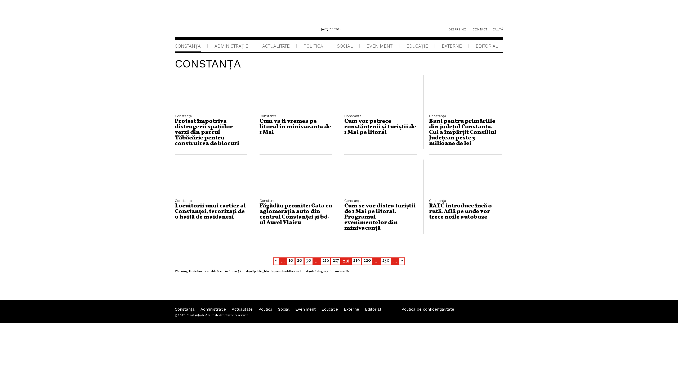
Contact (479, 29)
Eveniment (379, 46)
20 (299, 260)
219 (356, 260)
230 (386, 260)
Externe (452, 46)
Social (345, 46)
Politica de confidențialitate (428, 309)
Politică (313, 46)
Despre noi (457, 29)
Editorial (487, 46)
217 (336, 260)
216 (325, 260)
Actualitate (276, 46)
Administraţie (231, 46)
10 (290, 260)
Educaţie (417, 46)
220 (367, 260)
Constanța (188, 46)
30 (308, 260)
